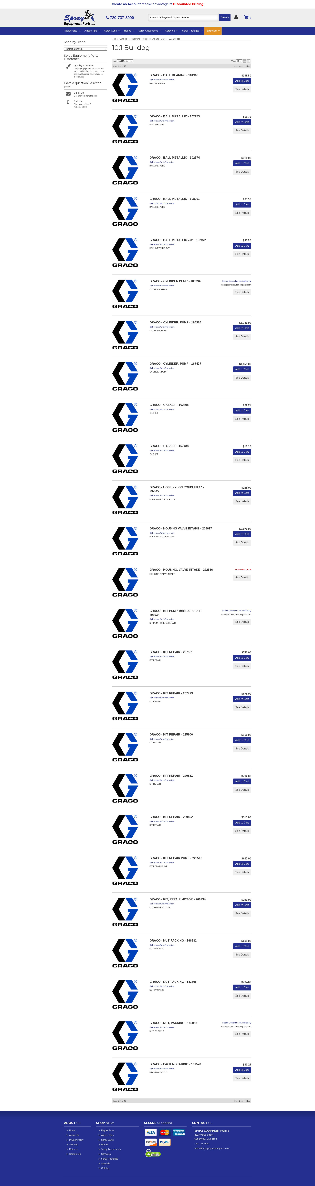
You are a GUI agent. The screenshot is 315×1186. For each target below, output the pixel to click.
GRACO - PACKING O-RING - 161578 (175, 1064)
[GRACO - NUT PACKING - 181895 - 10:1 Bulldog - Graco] (125, 995)
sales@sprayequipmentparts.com (212, 1148)
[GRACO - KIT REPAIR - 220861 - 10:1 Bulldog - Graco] (125, 789)
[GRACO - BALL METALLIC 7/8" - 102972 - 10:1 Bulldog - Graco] (125, 253)
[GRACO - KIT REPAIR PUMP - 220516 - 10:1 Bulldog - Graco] (125, 871)
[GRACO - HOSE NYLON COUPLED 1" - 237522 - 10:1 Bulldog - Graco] (125, 501)
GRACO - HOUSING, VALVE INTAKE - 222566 (181, 569)
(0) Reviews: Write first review (161, 80)
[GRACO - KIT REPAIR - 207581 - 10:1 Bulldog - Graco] (125, 665)
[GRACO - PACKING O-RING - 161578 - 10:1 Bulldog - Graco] (125, 1077)
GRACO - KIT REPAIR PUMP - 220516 (175, 858)
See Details (242, 89)
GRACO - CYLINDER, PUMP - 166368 (175, 322)
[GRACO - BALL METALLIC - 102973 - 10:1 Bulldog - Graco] (125, 130)
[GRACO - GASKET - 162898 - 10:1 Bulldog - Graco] (125, 418)
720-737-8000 (201, 1143)
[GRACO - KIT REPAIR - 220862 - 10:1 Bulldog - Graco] (125, 830)
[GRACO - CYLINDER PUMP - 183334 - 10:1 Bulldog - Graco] (125, 295)
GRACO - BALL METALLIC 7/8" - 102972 (177, 240)
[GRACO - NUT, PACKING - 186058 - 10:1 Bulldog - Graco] (125, 1036)
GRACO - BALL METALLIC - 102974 (174, 157)
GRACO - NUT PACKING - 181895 (173, 981)
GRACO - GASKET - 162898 (169, 404)
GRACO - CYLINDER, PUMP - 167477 (175, 363)
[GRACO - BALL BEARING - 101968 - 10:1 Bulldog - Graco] (125, 89)
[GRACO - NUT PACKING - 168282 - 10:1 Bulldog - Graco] (125, 954)
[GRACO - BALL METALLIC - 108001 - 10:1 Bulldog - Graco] (125, 212)
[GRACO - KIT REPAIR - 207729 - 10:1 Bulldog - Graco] (125, 707)
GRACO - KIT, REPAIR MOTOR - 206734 (177, 899)
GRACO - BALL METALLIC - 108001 (174, 198)
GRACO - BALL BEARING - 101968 (173, 75)
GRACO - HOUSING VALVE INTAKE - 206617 (180, 528)
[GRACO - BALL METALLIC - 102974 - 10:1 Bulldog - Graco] (125, 171)
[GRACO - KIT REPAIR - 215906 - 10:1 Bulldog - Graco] (125, 748)
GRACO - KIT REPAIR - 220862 (171, 817)
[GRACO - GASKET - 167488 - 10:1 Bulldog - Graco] (125, 459)
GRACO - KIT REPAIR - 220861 (171, 775)
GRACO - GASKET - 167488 (169, 446)
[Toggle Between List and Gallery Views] (246, 61)
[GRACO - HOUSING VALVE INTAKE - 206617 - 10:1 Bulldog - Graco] (125, 542)
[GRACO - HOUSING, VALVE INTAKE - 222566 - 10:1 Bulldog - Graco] (125, 583)
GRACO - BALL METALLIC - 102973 (174, 116)
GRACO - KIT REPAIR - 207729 (171, 693)
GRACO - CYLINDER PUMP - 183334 (174, 281)
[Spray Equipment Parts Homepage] (84, 18)
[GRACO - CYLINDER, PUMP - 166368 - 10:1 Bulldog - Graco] (125, 336)
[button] (189, 17)
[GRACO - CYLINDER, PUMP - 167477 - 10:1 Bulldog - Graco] (125, 377)
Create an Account (126, 4)
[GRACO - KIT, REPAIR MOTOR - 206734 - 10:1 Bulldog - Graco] (125, 913)
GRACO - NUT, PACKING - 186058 (173, 1023)
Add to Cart (242, 80)
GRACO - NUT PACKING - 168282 (173, 940)
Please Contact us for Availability (236, 281)
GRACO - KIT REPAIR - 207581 (171, 652)
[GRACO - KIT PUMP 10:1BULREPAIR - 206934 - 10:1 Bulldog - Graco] (125, 624)
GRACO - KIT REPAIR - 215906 (171, 734)
